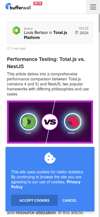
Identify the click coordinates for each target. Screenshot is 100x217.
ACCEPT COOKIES (34, 200)
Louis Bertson (36, 32)
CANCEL (69, 200)
